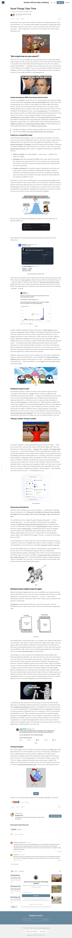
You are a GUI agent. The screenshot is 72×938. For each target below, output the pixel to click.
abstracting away (28, 651)
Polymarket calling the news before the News (36, 274)
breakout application (16, 144)
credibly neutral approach (21, 707)
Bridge (32, 394)
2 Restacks (27, 802)
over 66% (21, 100)
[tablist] (16, 829)
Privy (41, 449)
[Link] (8, 56)
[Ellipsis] (61, 842)
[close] (49, 876)
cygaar (36, 743)
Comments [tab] (13, 829)
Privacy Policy (46, 900)
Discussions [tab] (21, 871)
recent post (49, 709)
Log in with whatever (36, 503)
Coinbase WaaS (55, 449)
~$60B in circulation (16, 124)
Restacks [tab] (20, 829)
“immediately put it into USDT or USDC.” (22, 117)
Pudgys (36, 385)
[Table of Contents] (2, 469)
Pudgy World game (52, 357)
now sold (20, 332)
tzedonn (15, 854)
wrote (35, 535)
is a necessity (41, 111)
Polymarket (27, 144)
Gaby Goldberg (19, 14)
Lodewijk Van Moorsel (19, 842)
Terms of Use (42, 899)
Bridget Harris (28, 14)
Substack (29, 935)
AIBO (36, 585)
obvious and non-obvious (17, 149)
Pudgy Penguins (48, 330)
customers (24, 402)
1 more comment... (14, 864)
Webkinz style (15, 359)
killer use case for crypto (39, 126)
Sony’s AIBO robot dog (17, 557)
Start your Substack (32, 931)
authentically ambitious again (27, 765)
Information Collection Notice (35, 900)
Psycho (36, 326)
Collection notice (46, 928)
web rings (55, 555)
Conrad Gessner (26, 529)
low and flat (25, 280)
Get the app (43, 931)
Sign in (67, 2)
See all (13, 907)
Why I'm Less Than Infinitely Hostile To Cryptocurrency (38, 132)
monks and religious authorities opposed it (30, 524)
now (46, 111)
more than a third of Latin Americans (50, 117)
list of (19, 402)
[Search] (51, 2)
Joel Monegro (14, 604)
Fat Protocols (36, 636)
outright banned (41, 526)
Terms (39, 928)
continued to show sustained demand (35, 102)
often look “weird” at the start (50, 545)
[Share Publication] (54, 2)
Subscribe (60, 2)
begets (52, 750)
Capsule (45, 449)
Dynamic (36, 449)
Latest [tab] (15, 871)
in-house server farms (44, 555)
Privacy (35, 928)
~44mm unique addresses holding (35, 124)
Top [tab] (12, 871)
